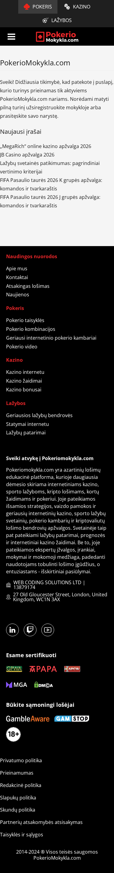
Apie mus (16, 268)
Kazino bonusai (23, 389)
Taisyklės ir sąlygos (21, 834)
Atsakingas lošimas (28, 286)
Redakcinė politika (20, 785)
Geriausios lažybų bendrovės (39, 415)
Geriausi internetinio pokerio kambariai (51, 337)
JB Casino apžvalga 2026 (27, 154)
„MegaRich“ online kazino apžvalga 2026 (45, 146)
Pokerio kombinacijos (30, 329)
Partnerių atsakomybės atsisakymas (41, 822)
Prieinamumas (16, 772)
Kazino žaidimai (24, 380)
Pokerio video (21, 346)
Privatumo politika (21, 760)
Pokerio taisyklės (25, 320)
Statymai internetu (27, 424)
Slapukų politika (18, 797)
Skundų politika (17, 809)
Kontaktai (17, 277)
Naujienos (17, 294)
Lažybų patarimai (26, 432)
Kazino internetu (25, 372)
